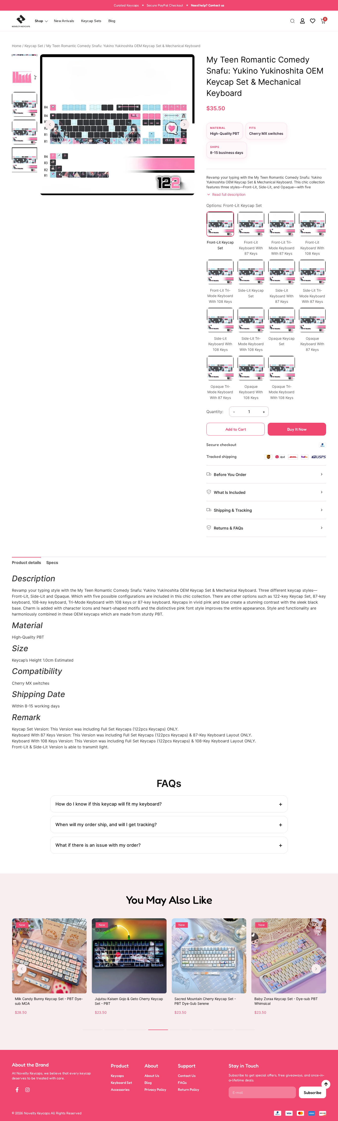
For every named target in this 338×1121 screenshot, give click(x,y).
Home (16, 46)
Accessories (120, 1089)
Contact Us (186, 1075)
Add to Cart (235, 429)
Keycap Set (33, 46)
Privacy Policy (155, 1089)
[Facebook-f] (17, 1090)
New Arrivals (64, 21)
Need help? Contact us (207, 5)
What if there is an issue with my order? (98, 845)
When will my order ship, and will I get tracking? (106, 824)
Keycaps (117, 1075)
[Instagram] (27, 1090)
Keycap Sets (91, 21)
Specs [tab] (52, 562)
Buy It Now (297, 429)
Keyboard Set (121, 1082)
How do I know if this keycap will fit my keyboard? (108, 804)
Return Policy (188, 1089)
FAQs (182, 1082)
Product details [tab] (26, 562)
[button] (292, 21)
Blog (112, 21)
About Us (152, 1075)
